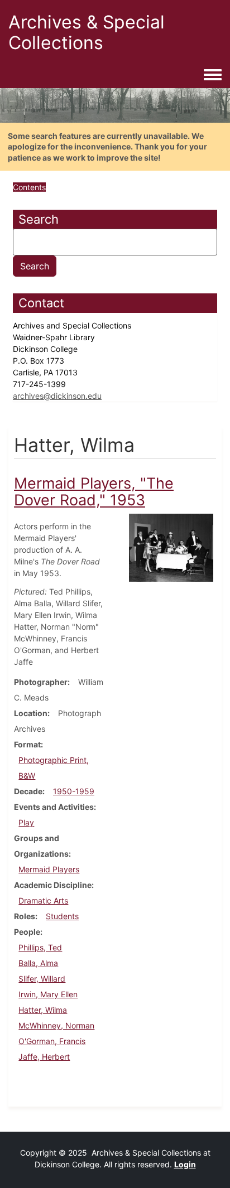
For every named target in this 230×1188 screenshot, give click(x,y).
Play (26, 822)
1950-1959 (73, 791)
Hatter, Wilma (42, 1010)
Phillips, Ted (40, 947)
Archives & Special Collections (86, 32)
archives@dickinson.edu (57, 395)
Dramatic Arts (43, 900)
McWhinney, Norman (56, 1025)
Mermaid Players (48, 869)
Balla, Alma (38, 963)
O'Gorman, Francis (51, 1041)
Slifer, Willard (41, 978)
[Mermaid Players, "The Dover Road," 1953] (171, 547)
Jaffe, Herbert (44, 1056)
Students (62, 916)
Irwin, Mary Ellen (48, 994)
